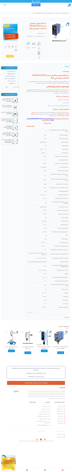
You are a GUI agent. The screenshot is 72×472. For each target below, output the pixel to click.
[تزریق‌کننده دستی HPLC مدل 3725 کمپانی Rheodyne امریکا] (15, 141)
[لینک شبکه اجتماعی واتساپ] (34, 1)
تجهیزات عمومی (63, 13)
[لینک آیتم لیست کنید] (8, 71)
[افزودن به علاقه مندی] (55, 332)
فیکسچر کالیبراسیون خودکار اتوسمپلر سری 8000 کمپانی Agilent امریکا (6, 120)
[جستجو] (6, 87)
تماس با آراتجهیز (36, 5)
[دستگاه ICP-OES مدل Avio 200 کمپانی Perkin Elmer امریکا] (15, 100)
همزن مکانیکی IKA (39, 36)
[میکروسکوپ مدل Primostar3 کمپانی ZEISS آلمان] (15, 127)
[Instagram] (45, 439)
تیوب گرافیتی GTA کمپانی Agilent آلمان (6, 113)
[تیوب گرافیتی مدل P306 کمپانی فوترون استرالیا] (15, 107)
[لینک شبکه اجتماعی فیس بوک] (39, 1)
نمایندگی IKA (29, 36)
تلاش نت (20, 441)
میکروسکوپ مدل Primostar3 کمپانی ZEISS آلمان (8, 127)
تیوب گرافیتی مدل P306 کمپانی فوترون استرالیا (7, 106)
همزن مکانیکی (58, 13)
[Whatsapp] (37, 439)
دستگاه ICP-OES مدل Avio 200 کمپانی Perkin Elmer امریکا (7, 100)
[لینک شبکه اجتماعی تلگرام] (33, 1)
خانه (68, 13)
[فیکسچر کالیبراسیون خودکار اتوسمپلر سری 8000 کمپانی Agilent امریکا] (15, 120)
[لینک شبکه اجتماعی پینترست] (38, 1)
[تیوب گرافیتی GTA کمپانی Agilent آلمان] (15, 114)
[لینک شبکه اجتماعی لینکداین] (36, 1)
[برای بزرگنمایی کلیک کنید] (67, 39)
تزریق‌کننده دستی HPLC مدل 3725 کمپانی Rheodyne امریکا (7, 141)
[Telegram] (41, 439)
